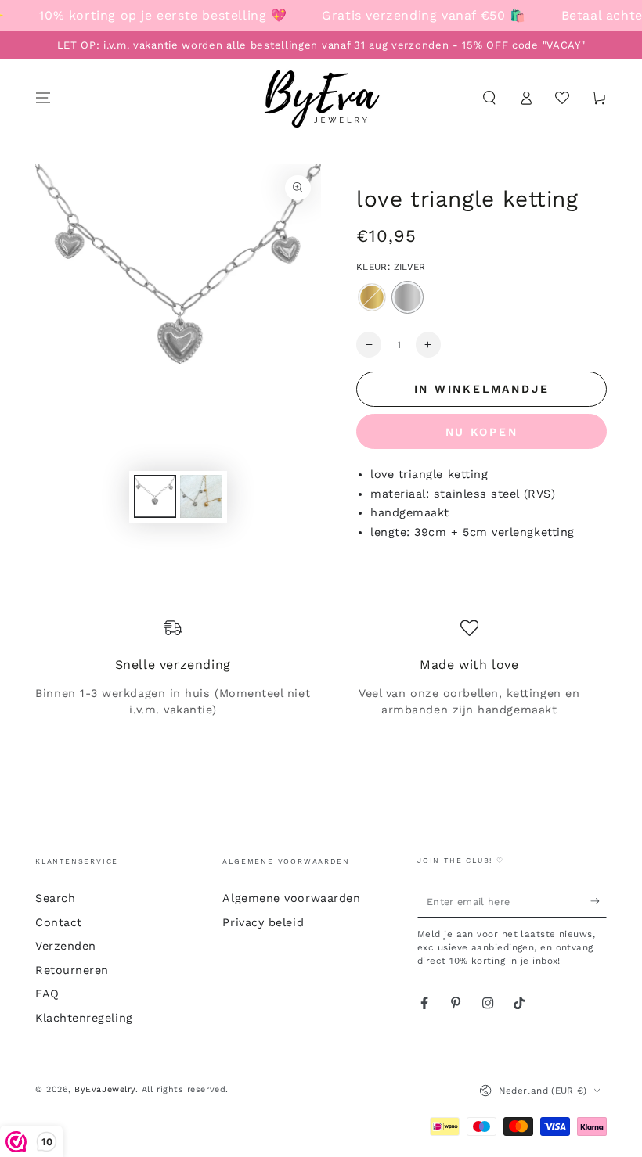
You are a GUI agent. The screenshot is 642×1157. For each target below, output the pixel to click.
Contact (58, 922)
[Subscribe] (598, 901)
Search (55, 898)
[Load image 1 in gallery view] (155, 496)
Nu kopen (481, 432)
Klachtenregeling (84, 1017)
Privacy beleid (263, 922)
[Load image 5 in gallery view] (201, 496)
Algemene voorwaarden (291, 898)
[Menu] (43, 97)
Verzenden (65, 946)
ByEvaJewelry (104, 1089)
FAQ (47, 993)
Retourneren (72, 970)
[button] (489, 97)
